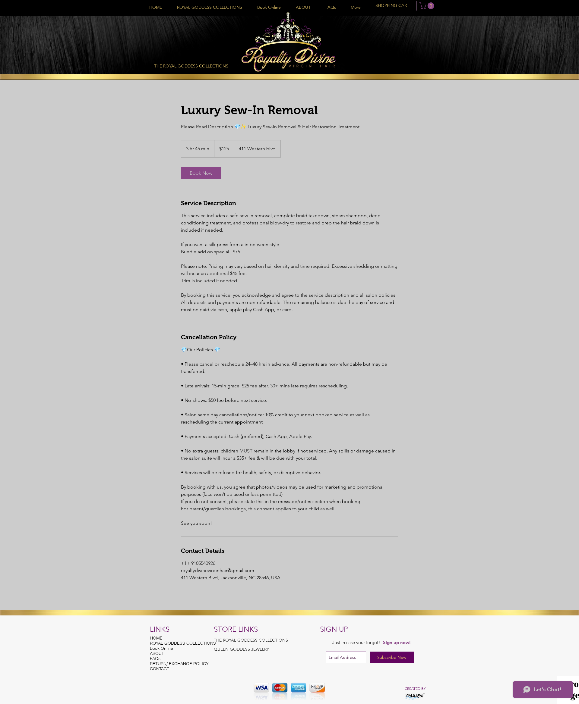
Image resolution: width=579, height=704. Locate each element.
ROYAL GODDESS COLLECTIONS (180, 643)
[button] (427, 5)
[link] (201, 173)
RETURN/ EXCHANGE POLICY (179, 663)
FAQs (155, 658)
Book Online (161, 648)
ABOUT (157, 653)
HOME (156, 638)
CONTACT (159, 668)
